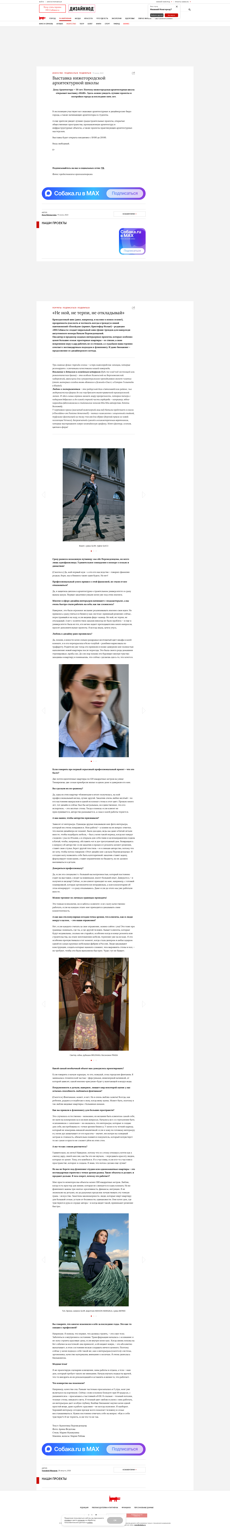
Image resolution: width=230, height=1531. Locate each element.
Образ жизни (144, 18)
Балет (90, 24)
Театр (82, 24)
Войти (41, 2)
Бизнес (126, 24)
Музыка (59, 24)
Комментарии (129, 214)
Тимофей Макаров (49, 1470)
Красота (88, 18)
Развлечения (65, 18)
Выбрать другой (157, 15)
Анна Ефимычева (49, 215)
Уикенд (117, 24)
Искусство (71, 24)
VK (102, 168)
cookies (90, 1522)
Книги (98, 24)
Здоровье (130, 18)
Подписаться (71, 73)
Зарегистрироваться (54, 2)
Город (52, 18)
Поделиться (85, 73)
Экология (116, 18)
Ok (115, 1520)
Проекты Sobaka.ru (182, 2)
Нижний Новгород (163, 2)
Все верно (171, 15)
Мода (78, 18)
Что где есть (102, 18)
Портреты (56, 308)
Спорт (107, 24)
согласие (81, 1520)
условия (67, 1520)
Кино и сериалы (46, 24)
